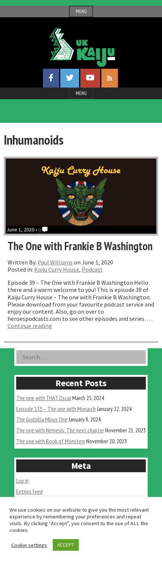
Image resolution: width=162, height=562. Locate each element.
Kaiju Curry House (56, 269)
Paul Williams (55, 262)
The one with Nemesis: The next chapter (60, 430)
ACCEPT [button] (65, 545)
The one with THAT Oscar (43, 398)
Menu (81, 11)
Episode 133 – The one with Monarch (56, 408)
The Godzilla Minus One (41, 419)
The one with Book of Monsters (50, 441)
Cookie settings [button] (29, 545)
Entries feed (29, 491)
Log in (22, 480)
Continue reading (30, 325)
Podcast (92, 269)
